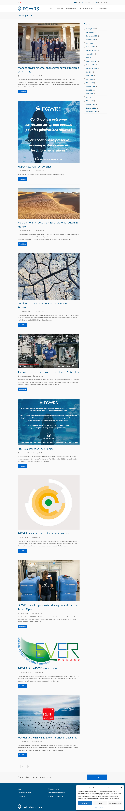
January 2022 (90, 39)
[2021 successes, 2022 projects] (49, 422)
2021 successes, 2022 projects (36, 448)
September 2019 (91, 68)
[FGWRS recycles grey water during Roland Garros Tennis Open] (49, 580)
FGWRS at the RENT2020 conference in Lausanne (47, 737)
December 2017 (91, 108)
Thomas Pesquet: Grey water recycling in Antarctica (48, 372)
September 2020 (91, 50)
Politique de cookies (99, 807)
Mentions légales (53, 789)
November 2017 (91, 111)
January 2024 (90, 29)
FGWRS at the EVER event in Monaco (40, 668)
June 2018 (89, 90)
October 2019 (90, 65)
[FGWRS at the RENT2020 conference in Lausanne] (49, 714)
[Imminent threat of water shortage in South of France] (49, 276)
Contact (78, 2)
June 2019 (89, 75)
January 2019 (90, 86)
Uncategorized (37, 76)
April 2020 (89, 57)
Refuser (100, 803)
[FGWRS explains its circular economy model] (49, 502)
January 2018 (90, 104)
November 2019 (91, 61)
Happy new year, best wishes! (35, 166)
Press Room (21, 796)
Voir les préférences (115, 803)
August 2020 (90, 54)
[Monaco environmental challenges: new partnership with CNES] (49, 43)
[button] (121, 788)
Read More (22, 91)
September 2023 (91, 36)
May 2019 (89, 79)
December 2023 (91, 32)
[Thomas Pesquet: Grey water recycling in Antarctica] (49, 351)
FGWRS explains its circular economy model (44, 533)
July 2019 (89, 72)
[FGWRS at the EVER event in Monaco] (49, 650)
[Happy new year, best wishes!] (49, 132)
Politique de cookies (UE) (56, 796)
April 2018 (89, 97)
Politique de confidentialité (56, 792)
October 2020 (90, 47)
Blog (19, 789)
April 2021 (89, 43)
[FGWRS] (28, 8)
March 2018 (90, 101)
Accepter (85, 803)
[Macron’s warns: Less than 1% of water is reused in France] (49, 203)
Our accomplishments (24, 792)
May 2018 (89, 93)
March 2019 (90, 83)
